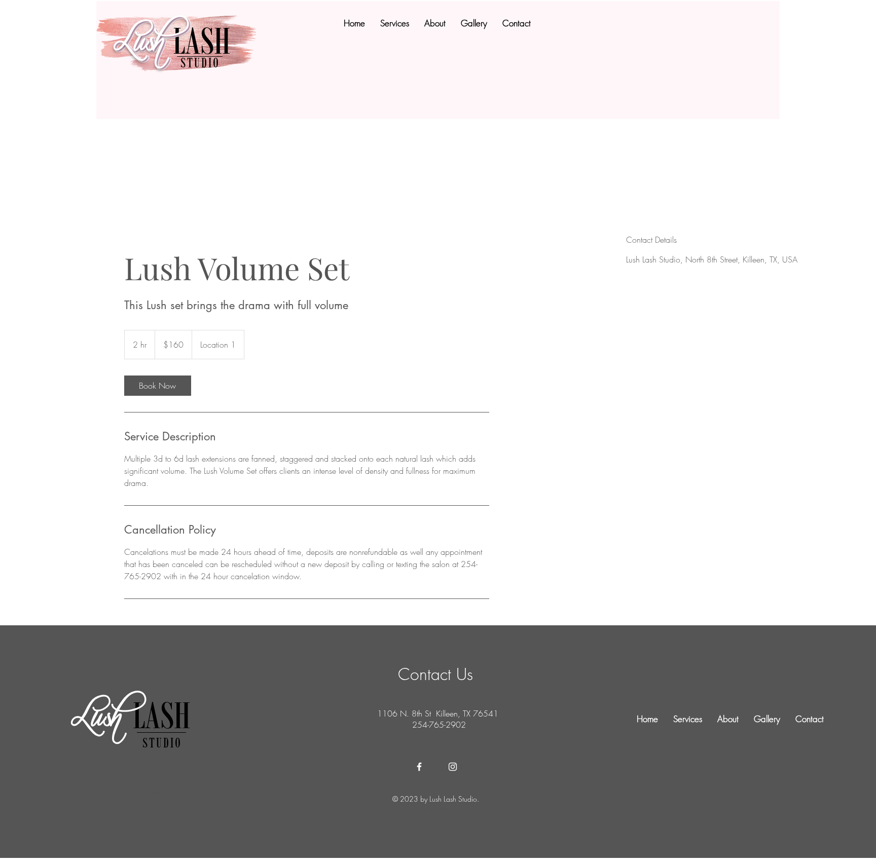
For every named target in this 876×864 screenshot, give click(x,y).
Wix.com (449, 810)
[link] (157, 385)
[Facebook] (419, 766)
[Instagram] (452, 766)
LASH (205, 40)
